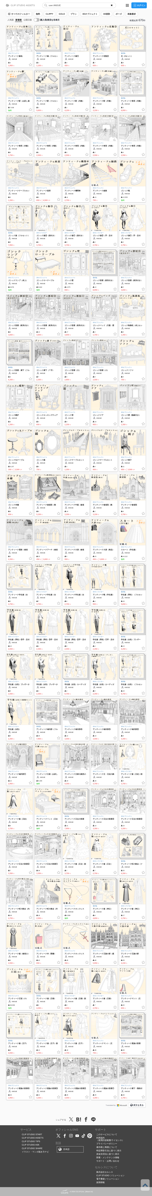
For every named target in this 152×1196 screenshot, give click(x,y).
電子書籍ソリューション (107, 1179)
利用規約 (100, 1138)
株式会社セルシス (104, 1172)
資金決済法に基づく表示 (107, 1154)
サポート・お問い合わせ (107, 1161)
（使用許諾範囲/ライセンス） (110, 1140)
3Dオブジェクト (13, 53)
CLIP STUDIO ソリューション (110, 1175)
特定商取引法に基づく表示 (108, 1150)
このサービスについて (106, 1134)
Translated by (111, 1105)
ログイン (141, 5)
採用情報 (100, 1182)
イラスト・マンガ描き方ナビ (35, 1152)
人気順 (10, 20)
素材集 (38, 53)
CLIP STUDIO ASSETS (32, 1138)
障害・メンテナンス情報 (107, 1157)
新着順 (18, 20)
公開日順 (27, 20)
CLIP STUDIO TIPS (31, 1141)
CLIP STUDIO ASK (30, 1145)
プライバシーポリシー (106, 1143)
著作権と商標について (106, 1147)
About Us (89, 1191)
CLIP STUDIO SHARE (32, 1148)
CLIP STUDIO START (32, 1134)
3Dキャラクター (41, 233)
